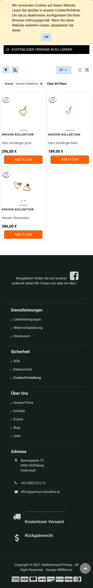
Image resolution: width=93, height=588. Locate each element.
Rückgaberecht (39, 535)
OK (46, 37)
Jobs (17, 436)
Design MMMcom (59, 570)
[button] (6, 98)
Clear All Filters (57, 83)
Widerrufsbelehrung (27, 328)
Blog (16, 428)
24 (61, 70)
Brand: (9, 83)
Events (18, 419)
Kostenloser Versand (45, 522)
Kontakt (19, 411)
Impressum (21, 336)
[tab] (46, 49)
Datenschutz (22, 369)
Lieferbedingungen (27, 319)
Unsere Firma (23, 403)
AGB (16, 361)
